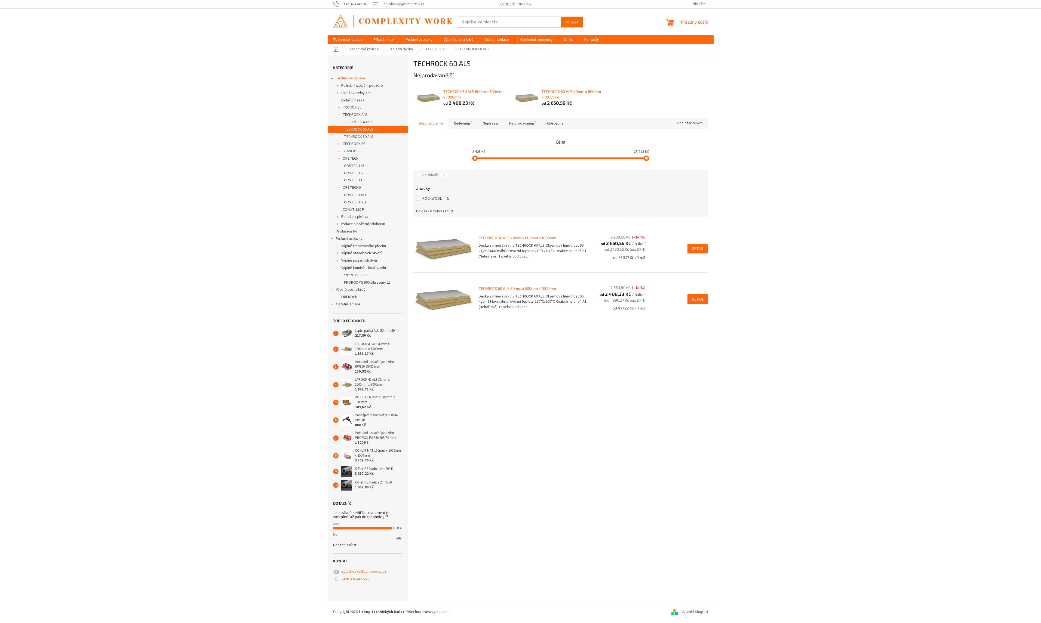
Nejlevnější (463, 123)
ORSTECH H (352, 187)
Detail (698, 248)
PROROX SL (352, 107)
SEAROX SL (351, 151)
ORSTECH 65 (354, 173)
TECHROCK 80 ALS (358, 137)
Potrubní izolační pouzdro (362, 85)
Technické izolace (350, 78)
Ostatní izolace (348, 304)
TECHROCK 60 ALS (358, 129)
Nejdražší (490, 123)
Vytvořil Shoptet (695, 612)
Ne (335, 534)
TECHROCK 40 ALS (358, 122)
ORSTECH (350, 158)
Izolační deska (352, 100)
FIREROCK (349, 297)
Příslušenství (346, 231)
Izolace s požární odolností (363, 224)
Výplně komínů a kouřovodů (363, 268)
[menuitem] (348, 39)
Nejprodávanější (522, 123)
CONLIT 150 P (353, 209)
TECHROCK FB (354, 144)
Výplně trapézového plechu (363, 246)
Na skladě (433, 175)
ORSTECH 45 (354, 166)
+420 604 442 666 (355, 579)
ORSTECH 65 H (355, 202)
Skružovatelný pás (356, 93)
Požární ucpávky (349, 238)
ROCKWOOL (435, 198)
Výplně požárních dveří (359, 260)
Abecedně (555, 123)
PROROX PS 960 (355, 275)
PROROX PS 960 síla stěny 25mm (370, 282)
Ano (336, 524)
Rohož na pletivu (354, 216)
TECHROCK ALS (355, 114)
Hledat (572, 22)
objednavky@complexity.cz (363, 571)
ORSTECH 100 (355, 180)
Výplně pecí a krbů (351, 289)
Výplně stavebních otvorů (362, 253)
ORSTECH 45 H (355, 195)
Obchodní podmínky (515, 4)
